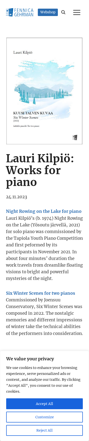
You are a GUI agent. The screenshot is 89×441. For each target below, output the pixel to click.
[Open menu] (77, 12)
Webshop (48, 12)
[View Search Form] (63, 12)
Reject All (44, 430)
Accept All (44, 404)
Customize (44, 417)
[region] (44, 396)
